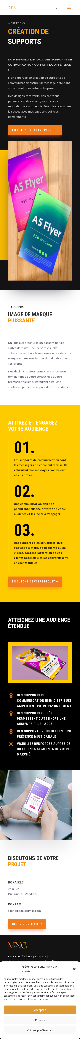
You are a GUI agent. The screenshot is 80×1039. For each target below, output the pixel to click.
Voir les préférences (40, 1030)
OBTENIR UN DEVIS (25, 924)
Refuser (40, 1020)
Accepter (40, 1010)
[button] (74, 969)
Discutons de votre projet (33, 130)
